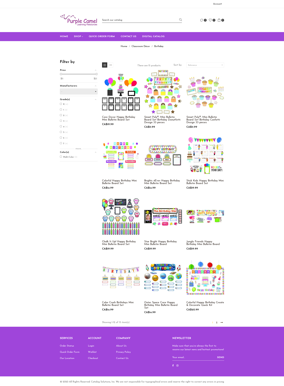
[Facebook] (173, 366)
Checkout (93, 358)
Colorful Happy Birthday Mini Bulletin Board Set (119, 182)
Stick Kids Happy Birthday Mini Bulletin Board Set (205, 182)
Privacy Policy (123, 352)
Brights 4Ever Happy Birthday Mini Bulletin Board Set (162, 182)
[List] (110, 65)
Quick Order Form (69, 352)
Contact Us (122, 358)
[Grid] (104, 65)
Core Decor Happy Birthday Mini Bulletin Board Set (118, 118)
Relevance (205, 65)
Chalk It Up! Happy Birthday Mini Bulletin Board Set (119, 243)
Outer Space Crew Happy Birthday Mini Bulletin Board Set (161, 305)
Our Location (67, 358)
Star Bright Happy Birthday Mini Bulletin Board (160, 243)
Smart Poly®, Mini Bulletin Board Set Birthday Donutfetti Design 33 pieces (162, 120)
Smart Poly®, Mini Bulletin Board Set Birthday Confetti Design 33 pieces (203, 120)
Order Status (67, 346)
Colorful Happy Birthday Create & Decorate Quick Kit (205, 304)
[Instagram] (177, 366)
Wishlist (92, 352)
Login (91, 346)
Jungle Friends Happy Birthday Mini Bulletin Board (203, 243)
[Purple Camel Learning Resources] (79, 20)
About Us (121, 346)
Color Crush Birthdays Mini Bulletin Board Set (118, 304)
